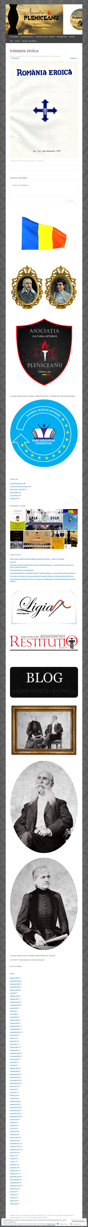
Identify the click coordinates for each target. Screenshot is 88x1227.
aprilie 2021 (13, 1041)
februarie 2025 (14, 990)
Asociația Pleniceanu (26, 37)
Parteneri (72, 37)
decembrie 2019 (15, 1074)
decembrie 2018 (15, 1107)
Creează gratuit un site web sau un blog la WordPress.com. (28, 1215)
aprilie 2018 (13, 1131)
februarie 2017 (14, 1170)
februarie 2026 (14, 978)
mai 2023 (13, 993)
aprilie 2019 (13, 1095)
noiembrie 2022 (14, 1002)
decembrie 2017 (15, 1143)
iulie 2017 (13, 1155)
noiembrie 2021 (14, 1026)
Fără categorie (14, 492)
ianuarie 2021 (14, 1050)
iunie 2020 (13, 1062)
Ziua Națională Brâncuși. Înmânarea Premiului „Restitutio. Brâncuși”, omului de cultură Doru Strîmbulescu (42, 573)
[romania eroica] (44, 157)
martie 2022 (13, 1017)
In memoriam (14, 495)
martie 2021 (13, 1044)
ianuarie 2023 (14, 999)
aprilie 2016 (13, 1200)
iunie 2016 (13, 1194)
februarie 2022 (14, 1020)
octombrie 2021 (15, 1029)
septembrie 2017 (15, 1149)
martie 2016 (13, 1203)
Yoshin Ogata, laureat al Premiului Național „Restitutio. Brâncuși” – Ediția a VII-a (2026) (37, 559)
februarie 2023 (14, 996)
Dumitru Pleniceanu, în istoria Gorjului (21, 570)
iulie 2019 (13, 1089)
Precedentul (14, 58)
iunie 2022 (13, 1014)
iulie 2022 (13, 1011)
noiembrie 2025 (14, 984)
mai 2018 (13, 1128)
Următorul (74, 58)
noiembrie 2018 (14, 1110)
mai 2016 (13, 1197)
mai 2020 (13, 1065)
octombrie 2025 (15, 987)
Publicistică (13, 498)
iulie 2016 (13, 1191)
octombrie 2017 (15, 1146)
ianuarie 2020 (14, 1071)
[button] (44, 234)
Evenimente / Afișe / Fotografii (45, 37)
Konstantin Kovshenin (40, 1217)
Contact (17, 41)
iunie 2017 (13, 1158)
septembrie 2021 (15, 1032)
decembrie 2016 (15, 1176)
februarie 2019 (14, 1101)
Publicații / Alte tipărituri (29, 41)
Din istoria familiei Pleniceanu (19, 486)
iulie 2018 (13, 1122)
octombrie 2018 (15, 1113)
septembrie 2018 (15, 1116)
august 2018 (14, 1119)
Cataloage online (62, 37)
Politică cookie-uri (52, 1224)
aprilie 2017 (13, 1164)
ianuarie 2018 (14, 1140)
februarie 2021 (14, 1047)
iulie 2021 (13, 1038)
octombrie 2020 (15, 1056)
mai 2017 (13, 1161)
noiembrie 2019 (14, 1077)
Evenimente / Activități (17, 489)
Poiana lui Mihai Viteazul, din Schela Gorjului (48, 56)
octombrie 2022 (15, 1005)
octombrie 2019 (15, 1080)
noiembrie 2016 (14, 1179)
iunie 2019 (13, 1092)
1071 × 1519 (29, 56)
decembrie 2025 (15, 981)
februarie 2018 (14, 1137)
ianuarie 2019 (14, 1104)
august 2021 (14, 1035)
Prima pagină (14, 37)
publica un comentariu (37, 161)
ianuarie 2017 (14, 1173)
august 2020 (14, 1059)
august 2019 (14, 1086)
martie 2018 (13, 1134)
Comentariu (70, 201)
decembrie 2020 (15, 1053)
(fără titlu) (13, 562)
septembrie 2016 (15, 1185)
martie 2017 (13, 1167)
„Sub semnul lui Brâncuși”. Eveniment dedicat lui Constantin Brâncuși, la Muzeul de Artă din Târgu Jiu (41, 576)
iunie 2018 (13, 1125)
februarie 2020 (14, 1068)
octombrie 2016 (15, 1182)
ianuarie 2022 (14, 1023)
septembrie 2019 (15, 1083)
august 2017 (14, 1152)
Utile (11, 41)
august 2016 (14, 1188)
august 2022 (14, 1008)
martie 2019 (13, 1098)
